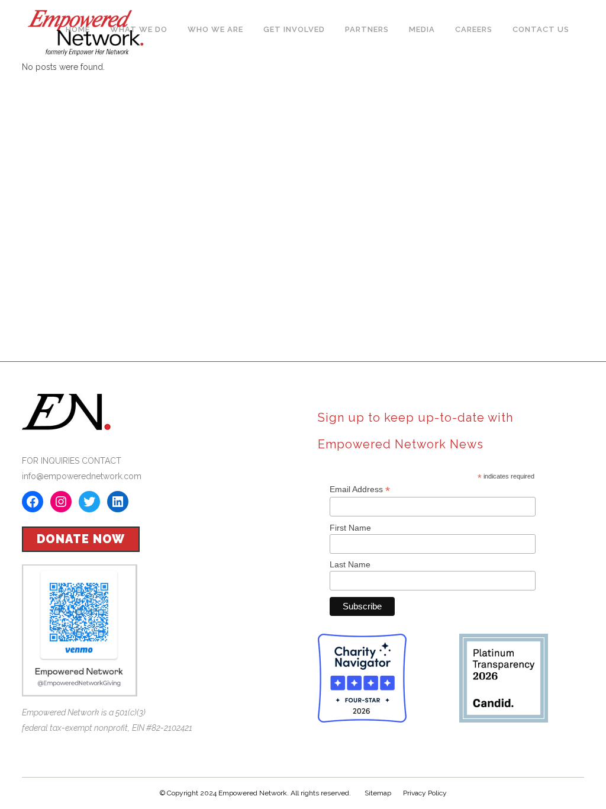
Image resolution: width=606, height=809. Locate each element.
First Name (350, 527)
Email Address (360, 489)
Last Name (350, 564)
